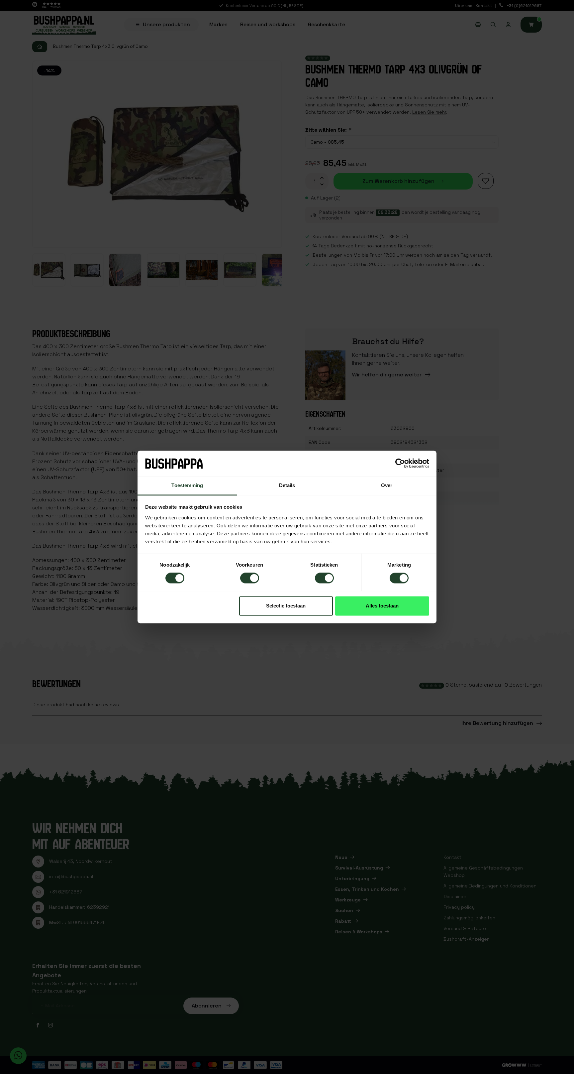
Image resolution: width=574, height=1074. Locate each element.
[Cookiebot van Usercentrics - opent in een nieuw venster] (400, 464)
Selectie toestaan (286, 605)
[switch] (249, 578)
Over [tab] (386, 485)
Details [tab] (287, 485)
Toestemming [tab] (187, 485)
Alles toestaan (382, 605)
